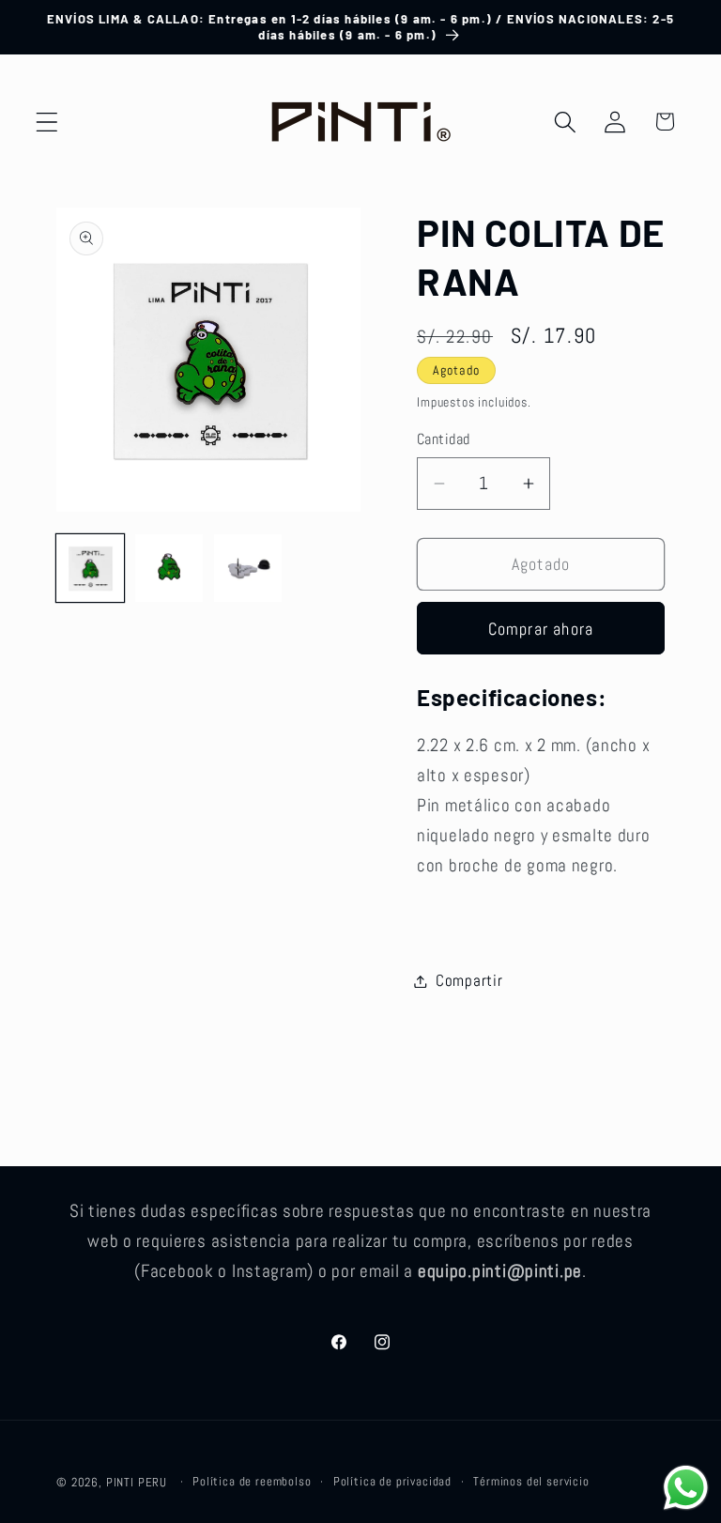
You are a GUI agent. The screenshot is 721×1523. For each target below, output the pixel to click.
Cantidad (443, 439)
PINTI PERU (136, 1482)
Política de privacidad (392, 1481)
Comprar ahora (541, 628)
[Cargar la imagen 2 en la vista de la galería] (169, 568)
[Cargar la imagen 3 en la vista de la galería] (248, 568)
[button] (47, 121)
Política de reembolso (252, 1481)
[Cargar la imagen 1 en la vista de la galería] (90, 568)
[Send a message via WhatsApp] (686, 1488)
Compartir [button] (469, 981)
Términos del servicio (531, 1481)
